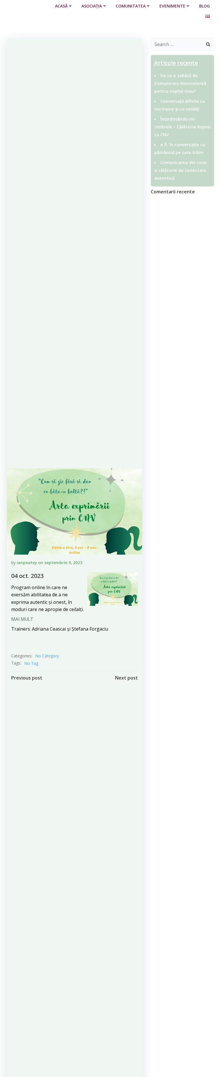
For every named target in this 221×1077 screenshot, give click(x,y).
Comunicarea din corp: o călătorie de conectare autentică (180, 170)
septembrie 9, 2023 (63, 562)
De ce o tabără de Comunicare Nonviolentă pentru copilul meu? (180, 83)
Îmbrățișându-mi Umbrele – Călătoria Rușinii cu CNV (182, 126)
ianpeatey (27, 562)
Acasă (61, 6)
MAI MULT (22, 619)
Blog (204, 6)
